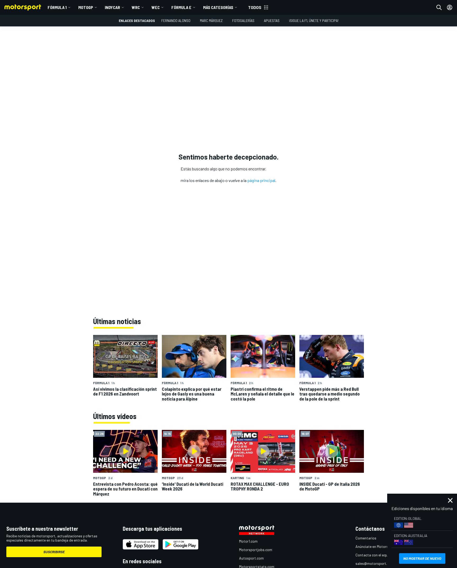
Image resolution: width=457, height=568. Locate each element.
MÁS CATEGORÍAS (218, 7)
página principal (261, 180)
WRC (136, 7)
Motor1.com (248, 541)
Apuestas (272, 20)
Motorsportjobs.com (255, 549)
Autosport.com (251, 558)
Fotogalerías (243, 20)
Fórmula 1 (57, 7)
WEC (156, 7)
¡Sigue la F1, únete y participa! (314, 20)
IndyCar (112, 7)
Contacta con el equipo (374, 555)
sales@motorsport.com (374, 563)
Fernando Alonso (175, 20)
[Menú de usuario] (449, 7)
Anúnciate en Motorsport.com (379, 546)
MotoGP (85, 7)
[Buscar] (439, 7)
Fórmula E (181, 7)
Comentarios (365, 538)
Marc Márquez (211, 20)
